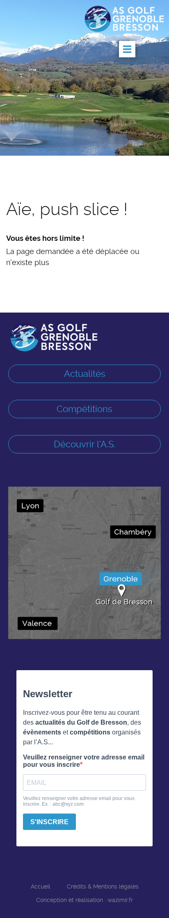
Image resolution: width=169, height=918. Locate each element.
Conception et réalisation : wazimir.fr (84, 900)
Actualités (84, 373)
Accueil (40, 886)
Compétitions (84, 408)
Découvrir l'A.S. (84, 444)
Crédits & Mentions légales (103, 886)
